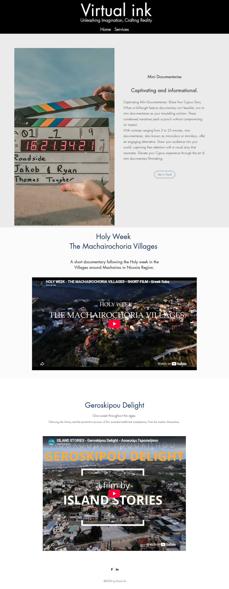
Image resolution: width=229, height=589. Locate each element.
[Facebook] (112, 569)
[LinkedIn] (117, 569)
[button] (164, 174)
